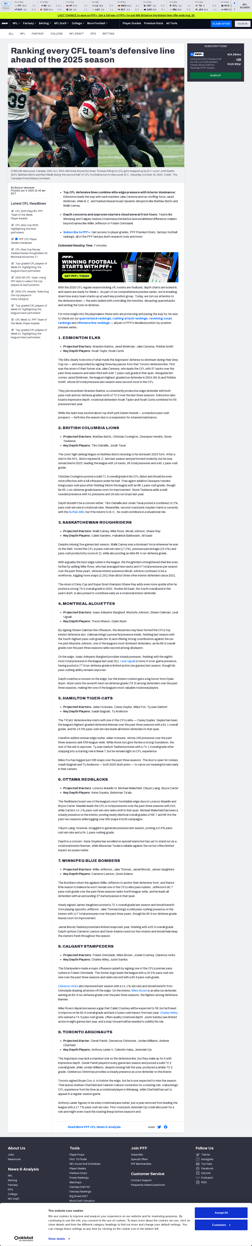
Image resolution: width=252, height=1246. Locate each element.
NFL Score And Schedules (85, 1164)
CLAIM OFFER (221, 24)
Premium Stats (78, 1173)
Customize (219, 1224)
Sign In (243, 24)
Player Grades (78, 1168)
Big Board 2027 (79, 1196)
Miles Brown (139, 990)
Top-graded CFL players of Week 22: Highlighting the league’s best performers (29, 309)
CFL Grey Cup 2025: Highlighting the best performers (25, 229)
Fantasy (38, 33)
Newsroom (14, 1159)
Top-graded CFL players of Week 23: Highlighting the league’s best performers (29, 267)
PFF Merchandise (141, 1164)
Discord (205, 1173)
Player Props (77, 1154)
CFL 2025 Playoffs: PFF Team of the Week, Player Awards (27, 215)
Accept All (221, 1212)
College (57, 33)
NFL (6, 4)
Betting (108, 33)
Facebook (207, 1168)
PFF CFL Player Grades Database (24, 241)
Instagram (207, 1159)
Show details (56, 1238)
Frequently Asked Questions (148, 1185)
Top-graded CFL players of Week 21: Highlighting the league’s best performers (29, 334)
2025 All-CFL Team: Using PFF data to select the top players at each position (28, 281)
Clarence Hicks (68, 986)
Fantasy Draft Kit (80, 1187)
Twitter (205, 1154)
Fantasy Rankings (80, 1191)
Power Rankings (79, 1177)
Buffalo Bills (76, 512)
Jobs (11, 1154)
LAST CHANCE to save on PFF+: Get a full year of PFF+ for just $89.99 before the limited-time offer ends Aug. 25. (126, 15)
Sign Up (215, 75)
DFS (93, 33)
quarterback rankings (95, 318)
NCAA (6, 8)
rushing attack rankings (130, 318)
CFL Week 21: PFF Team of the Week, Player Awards (29, 321)
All (11, 33)
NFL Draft (76, 33)
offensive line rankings (93, 322)
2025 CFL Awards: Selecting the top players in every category (30, 295)
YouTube (206, 1164)
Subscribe (137, 1154)
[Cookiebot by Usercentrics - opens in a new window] (24, 1239)
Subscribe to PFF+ (76, 232)
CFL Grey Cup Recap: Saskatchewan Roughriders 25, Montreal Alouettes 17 (29, 253)
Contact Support (141, 1180)
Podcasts (207, 1177)
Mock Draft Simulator (82, 1200)
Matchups (76, 1182)
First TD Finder (78, 1159)
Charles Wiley (168, 1012)
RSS (204, 1182)
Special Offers (139, 1159)
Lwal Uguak (127, 661)
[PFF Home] (4, 24)
